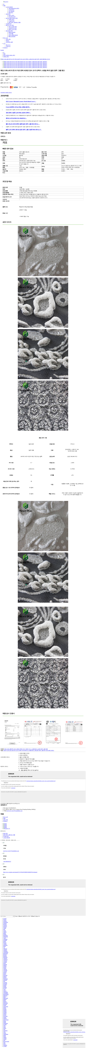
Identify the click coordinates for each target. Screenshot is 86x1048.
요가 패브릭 (11, 11)
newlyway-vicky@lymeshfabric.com (14, 810)
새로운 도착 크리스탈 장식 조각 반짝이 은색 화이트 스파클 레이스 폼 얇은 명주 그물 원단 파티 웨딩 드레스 (28, 750)
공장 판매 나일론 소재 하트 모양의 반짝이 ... (18, 112)
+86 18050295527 (7, 861)
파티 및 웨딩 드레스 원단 (12, 18)
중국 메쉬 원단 (9, 30)
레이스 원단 (11, 15)
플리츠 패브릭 (12, 36)
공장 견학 (8, 39)
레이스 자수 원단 (10, 25)
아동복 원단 (9, 23)
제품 (4, 5)
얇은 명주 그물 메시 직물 (14, 22)
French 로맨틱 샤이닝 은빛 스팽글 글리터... (18, 107)
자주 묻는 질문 (9, 42)
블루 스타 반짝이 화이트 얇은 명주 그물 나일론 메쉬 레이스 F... (24, 129)
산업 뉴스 (8, 46)
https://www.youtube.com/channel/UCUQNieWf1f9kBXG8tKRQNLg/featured (20, 872)
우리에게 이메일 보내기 (6, 92)
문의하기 (5, 47)
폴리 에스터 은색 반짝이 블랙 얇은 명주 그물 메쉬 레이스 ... (23, 124)
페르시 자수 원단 (13, 29)
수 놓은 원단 (12, 21)
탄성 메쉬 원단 (12, 16)
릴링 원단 (11, 12)
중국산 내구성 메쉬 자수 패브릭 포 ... (16, 118)
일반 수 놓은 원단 (13, 26)
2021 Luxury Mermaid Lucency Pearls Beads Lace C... (21, 101)
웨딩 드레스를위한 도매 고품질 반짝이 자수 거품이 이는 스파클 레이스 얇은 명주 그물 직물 (26, 749)
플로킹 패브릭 (12, 32)
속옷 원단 (8, 14)
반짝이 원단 (11, 19)
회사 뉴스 (8, 44)
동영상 (7, 40)
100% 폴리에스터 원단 (14, 8)
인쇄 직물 (11, 33)
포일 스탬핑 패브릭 (13, 35)
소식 (4, 43)
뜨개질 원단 (11, 9)
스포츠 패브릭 (9, 7)
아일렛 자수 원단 (13, 28)
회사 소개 (5, 37)
